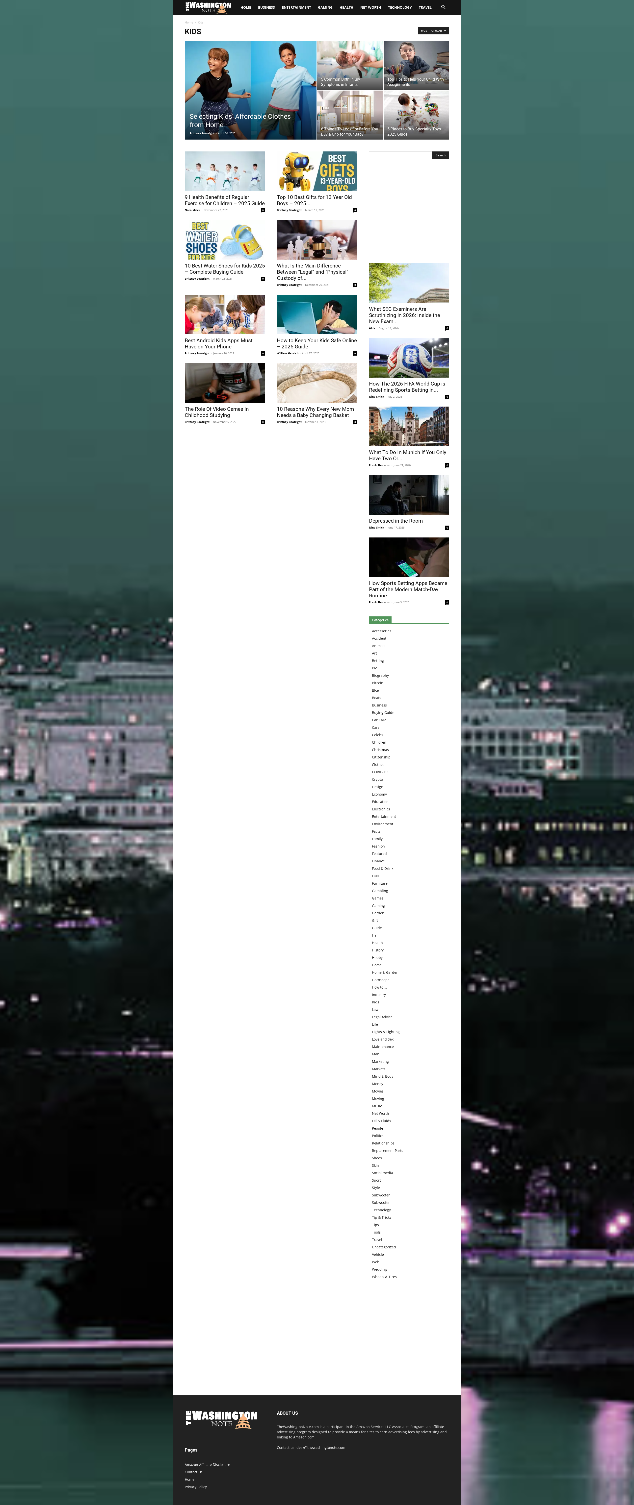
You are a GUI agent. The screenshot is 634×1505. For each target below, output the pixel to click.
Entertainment (296, 7)
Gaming (325, 7)
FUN (375, 876)
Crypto (377, 779)
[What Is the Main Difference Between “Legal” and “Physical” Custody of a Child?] (317, 240)
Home (189, 22)
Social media (382, 1172)
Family (377, 838)
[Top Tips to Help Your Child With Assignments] (416, 62)
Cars (375, 727)
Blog (375, 690)
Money (377, 1083)
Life (375, 1024)
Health (346, 7)
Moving (378, 1098)
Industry (379, 994)
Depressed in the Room (396, 521)
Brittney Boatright (202, 133)
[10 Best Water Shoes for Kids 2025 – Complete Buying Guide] (225, 240)
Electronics (381, 809)
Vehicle (378, 1254)
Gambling (380, 890)
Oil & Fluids (381, 1120)
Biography (380, 675)
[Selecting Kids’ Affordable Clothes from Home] (251, 90)
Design (377, 786)
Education (380, 801)
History (378, 950)
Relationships (383, 1143)
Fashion (378, 846)
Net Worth (370, 7)
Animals (378, 645)
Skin (375, 1165)
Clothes (378, 764)
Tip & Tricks (381, 1217)
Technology (400, 7)
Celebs (377, 734)
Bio (374, 668)
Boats (376, 697)
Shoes (377, 1158)
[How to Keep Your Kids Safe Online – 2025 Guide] (317, 314)
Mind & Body (382, 1076)
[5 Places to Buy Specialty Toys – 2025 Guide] (416, 112)
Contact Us (194, 1472)
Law (375, 1009)
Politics (378, 1135)
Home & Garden (385, 972)
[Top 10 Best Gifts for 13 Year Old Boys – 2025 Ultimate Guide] (317, 171)
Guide (377, 927)
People (377, 1128)
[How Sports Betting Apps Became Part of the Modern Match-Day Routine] (409, 557)
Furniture (380, 883)
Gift (375, 920)
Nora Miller (192, 210)
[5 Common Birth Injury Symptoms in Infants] (350, 59)
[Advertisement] (409, 212)
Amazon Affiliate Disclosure (207, 1464)
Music (377, 1106)
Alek (372, 328)
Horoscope (381, 979)
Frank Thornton (379, 465)
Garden (378, 913)
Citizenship (381, 757)
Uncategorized (384, 1247)
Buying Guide (383, 712)
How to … (379, 987)
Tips (375, 1224)
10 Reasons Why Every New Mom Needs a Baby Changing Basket (315, 412)
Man (375, 1054)
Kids (375, 1002)
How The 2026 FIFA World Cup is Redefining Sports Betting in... (407, 387)
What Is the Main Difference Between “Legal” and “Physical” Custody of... (312, 272)
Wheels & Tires (384, 1276)
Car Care (379, 720)
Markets (378, 1069)
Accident (379, 638)
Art (374, 653)
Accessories (381, 631)
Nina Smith (376, 396)
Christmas (380, 749)
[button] (443, 7)
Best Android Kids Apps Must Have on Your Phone (219, 344)
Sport (376, 1180)
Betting (378, 660)
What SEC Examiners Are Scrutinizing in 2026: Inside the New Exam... (404, 315)
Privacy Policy (196, 1486)
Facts (376, 831)
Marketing (380, 1061)
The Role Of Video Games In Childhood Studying (217, 412)
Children (379, 742)
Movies (378, 1091)
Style (376, 1187)
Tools (376, 1232)
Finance (378, 861)
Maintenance (383, 1046)
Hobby (377, 957)
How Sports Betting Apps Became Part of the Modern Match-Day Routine (408, 589)
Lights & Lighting (386, 1031)
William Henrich (287, 353)
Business (266, 7)
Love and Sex (383, 1039)
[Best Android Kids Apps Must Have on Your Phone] (225, 314)
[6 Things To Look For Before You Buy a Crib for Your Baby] (350, 112)
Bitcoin (377, 682)
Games (377, 898)
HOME (245, 7)
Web (375, 1262)
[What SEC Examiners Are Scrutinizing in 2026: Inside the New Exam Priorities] (409, 283)
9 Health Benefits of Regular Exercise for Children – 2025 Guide (225, 200)
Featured (379, 853)
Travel (425, 7)
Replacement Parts (387, 1150)
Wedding (379, 1269)
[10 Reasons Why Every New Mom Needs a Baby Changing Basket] (317, 383)
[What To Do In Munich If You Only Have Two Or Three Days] (409, 426)
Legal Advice (382, 1017)
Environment (382, 824)
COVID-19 (380, 772)
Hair (375, 935)
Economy (379, 794)
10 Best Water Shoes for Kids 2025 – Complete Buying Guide (225, 269)
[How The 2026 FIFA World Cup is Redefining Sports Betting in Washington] (409, 358)
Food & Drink (382, 868)
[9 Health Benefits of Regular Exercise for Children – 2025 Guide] (225, 171)
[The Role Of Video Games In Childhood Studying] (225, 383)
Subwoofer (381, 1195)
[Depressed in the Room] (409, 495)
